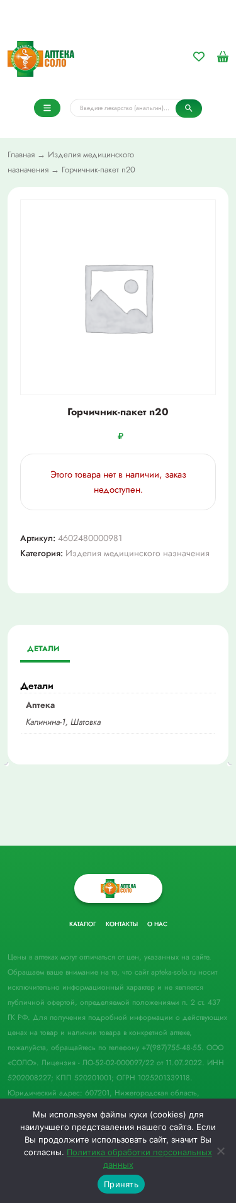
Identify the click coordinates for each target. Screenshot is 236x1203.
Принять (121, 1184)
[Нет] (220, 1150)
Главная (21, 154)
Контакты (122, 924)
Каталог (82, 924)
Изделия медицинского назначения (137, 553)
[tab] (43, 650)
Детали (43, 648)
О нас (157, 924)
